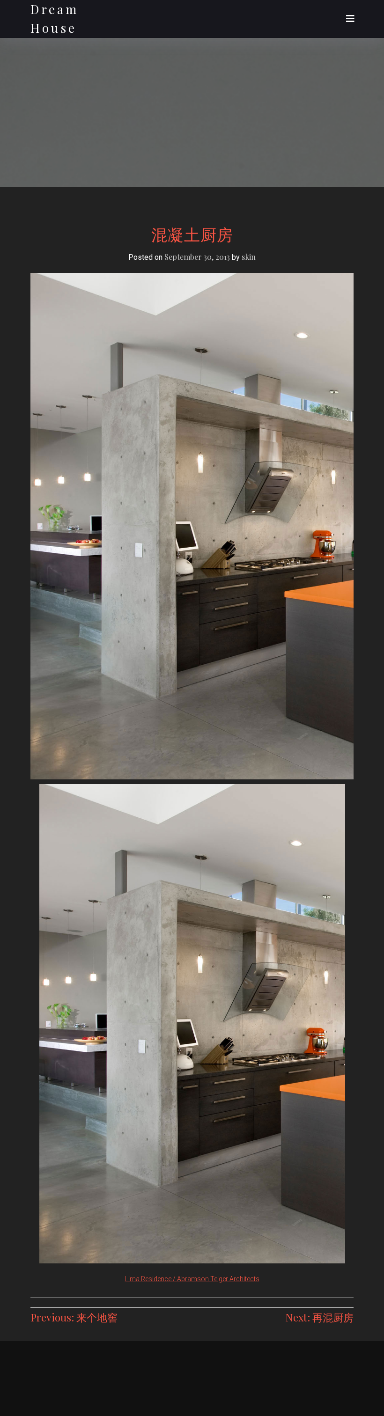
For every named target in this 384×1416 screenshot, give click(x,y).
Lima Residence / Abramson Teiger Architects (192, 1279)
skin (249, 257)
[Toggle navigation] (350, 19)
